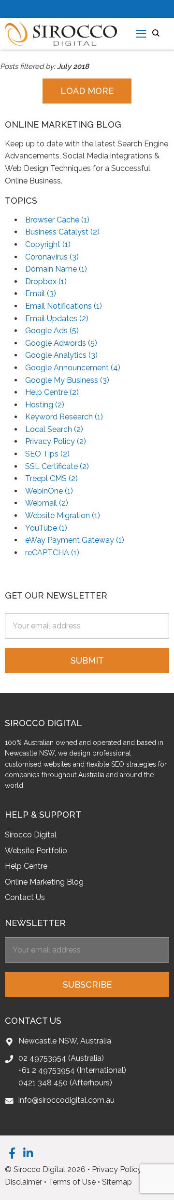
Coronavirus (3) (52, 256)
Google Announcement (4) (72, 367)
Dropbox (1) (46, 281)
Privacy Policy (117, 1169)
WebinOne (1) (49, 491)
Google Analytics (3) (61, 355)
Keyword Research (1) (64, 416)
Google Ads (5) (52, 330)
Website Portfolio (36, 850)
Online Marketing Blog (44, 882)
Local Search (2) (54, 429)
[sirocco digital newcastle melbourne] (61, 33)
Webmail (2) (46, 503)
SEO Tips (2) (47, 453)
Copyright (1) (48, 244)
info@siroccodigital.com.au (66, 1100)
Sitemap (117, 1182)
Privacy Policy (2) (55, 441)
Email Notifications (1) (63, 306)
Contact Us (25, 897)
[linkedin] (28, 1153)
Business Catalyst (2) (62, 231)
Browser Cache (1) (57, 219)
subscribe (87, 984)
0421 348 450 (43, 1082)
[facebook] (12, 1153)
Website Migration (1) (62, 515)
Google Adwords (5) (61, 343)
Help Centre (26, 866)
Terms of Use (72, 1182)
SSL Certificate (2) (57, 466)
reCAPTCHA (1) (52, 552)
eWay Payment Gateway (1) (74, 540)
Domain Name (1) (56, 269)
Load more (87, 91)
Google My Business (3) (67, 380)
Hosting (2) (44, 404)
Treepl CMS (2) (51, 478)
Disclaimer (23, 1182)
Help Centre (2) (52, 392)
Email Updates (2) (56, 318)
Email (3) (40, 293)
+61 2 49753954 (46, 1070)
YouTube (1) (46, 528)
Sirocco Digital (31, 834)
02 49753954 (42, 1058)
